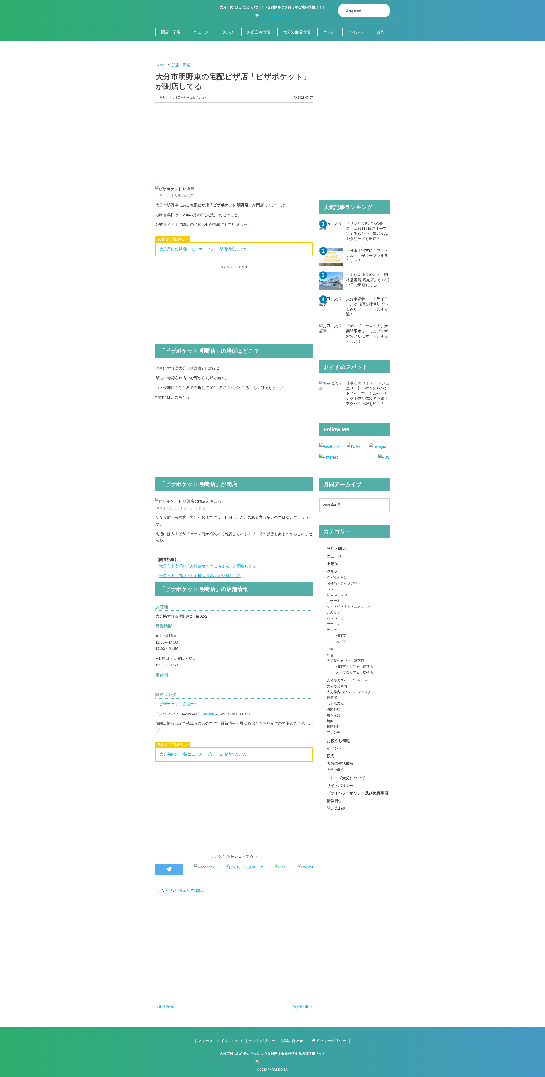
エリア (329, 32)
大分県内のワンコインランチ (349, 692)
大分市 (341, 641)
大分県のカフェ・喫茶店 (345, 661)
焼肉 (330, 721)
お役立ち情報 (258, 32)
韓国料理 (333, 727)
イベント (355, 32)
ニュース (201, 32)
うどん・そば (337, 577)
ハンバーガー (337, 618)
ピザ (169, 890)
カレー (332, 589)
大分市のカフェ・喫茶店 (354, 672)
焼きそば (333, 715)
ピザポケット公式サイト (180, 704)
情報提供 (209, 714)
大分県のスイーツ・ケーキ (347, 680)
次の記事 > (302, 1007)
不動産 (332, 564)
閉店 (200, 890)
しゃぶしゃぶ (337, 595)
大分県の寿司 (337, 686)
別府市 (341, 635)
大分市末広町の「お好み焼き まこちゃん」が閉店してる (207, 566)
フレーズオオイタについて (221, 1041)
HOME (161, 65)
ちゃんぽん (335, 703)
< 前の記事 (164, 1007)
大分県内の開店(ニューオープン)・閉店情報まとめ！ (204, 249)
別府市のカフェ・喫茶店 (354, 666)
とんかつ (333, 612)
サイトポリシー (340, 785)
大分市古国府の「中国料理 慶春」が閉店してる (200, 576)
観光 (380, 32)
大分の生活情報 (296, 32)
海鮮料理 (333, 709)
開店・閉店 (170, 32)
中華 (330, 649)
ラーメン (333, 624)
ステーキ (333, 601)
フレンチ (333, 732)
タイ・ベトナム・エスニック (349, 606)
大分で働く (335, 770)
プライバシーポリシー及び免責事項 (357, 793)
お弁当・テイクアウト (344, 583)
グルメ (228, 32)
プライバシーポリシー (327, 1041)
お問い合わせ (291, 1041)
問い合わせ (336, 808)
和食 (330, 655)
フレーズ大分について (346, 778)
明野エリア (184, 890)
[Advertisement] (234, 141)
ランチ (332, 630)
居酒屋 (332, 698)
